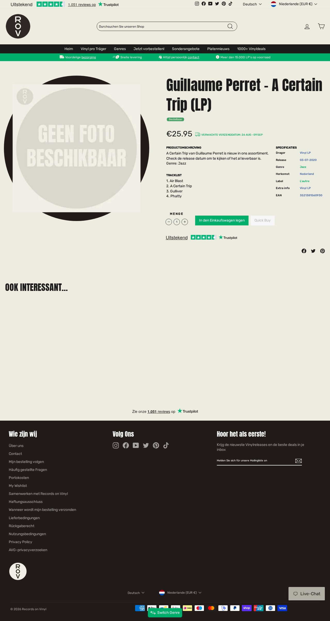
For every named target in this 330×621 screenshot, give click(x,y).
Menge (176, 214)
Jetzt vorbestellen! (149, 49)
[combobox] (163, 26)
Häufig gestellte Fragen (28, 470)
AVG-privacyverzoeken (28, 550)
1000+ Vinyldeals (251, 49)
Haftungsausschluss (26, 502)
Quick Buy (262, 220)
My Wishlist (18, 486)
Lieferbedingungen (24, 518)
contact (193, 57)
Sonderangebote (186, 49)
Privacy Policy (20, 542)
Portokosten (19, 478)
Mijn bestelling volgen (26, 462)
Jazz (303, 167)
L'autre (304, 181)
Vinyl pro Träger (93, 49)
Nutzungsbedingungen (27, 534)
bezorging (88, 57)
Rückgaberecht (21, 526)
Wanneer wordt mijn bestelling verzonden (42, 510)
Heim (68, 49)
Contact (15, 454)
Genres (120, 49)
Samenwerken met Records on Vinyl (38, 494)
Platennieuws (218, 49)
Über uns (16, 446)
